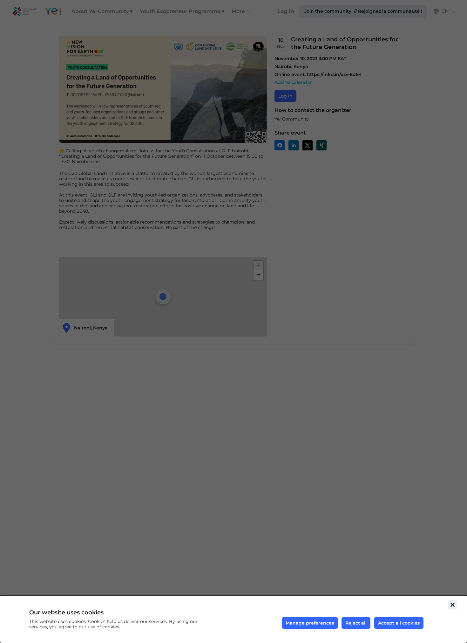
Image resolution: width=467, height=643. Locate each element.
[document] (233, 619)
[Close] (452, 604)
